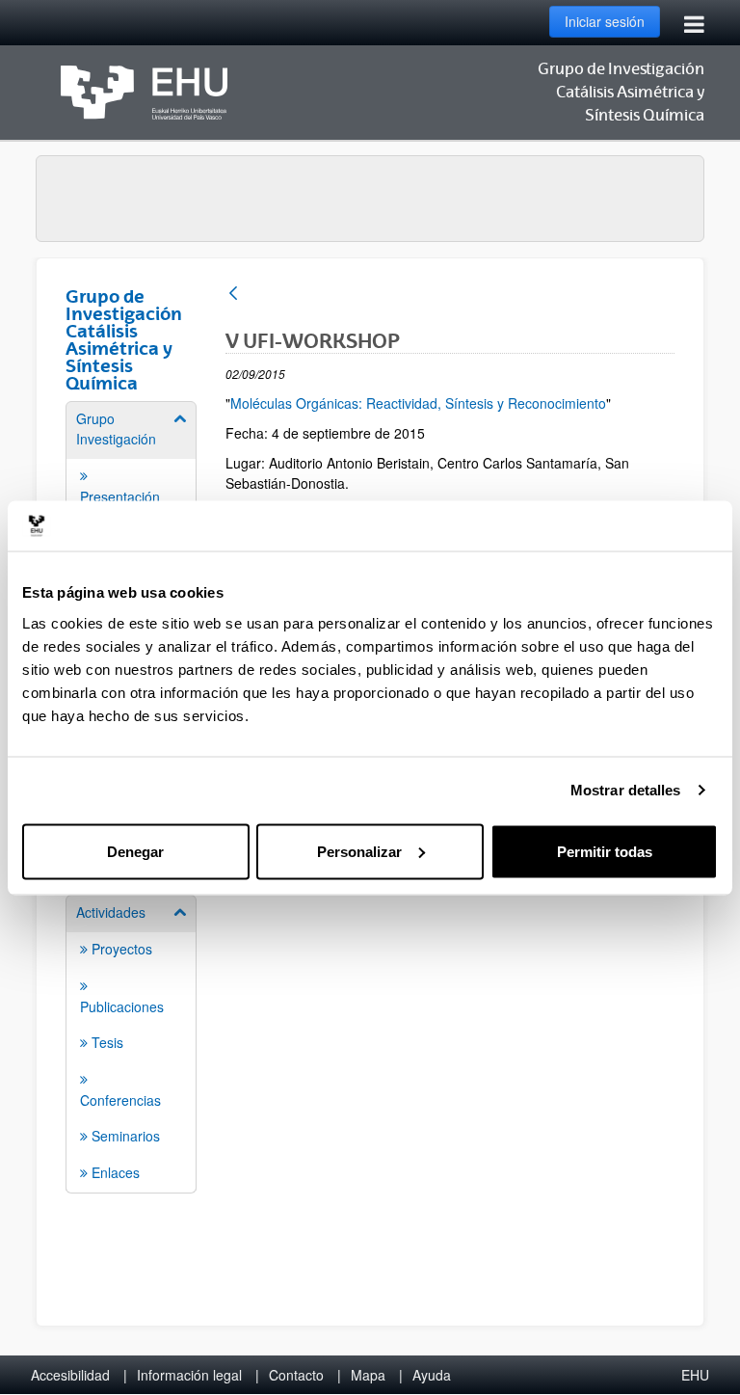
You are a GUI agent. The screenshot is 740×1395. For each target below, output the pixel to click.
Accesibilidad (70, 1374)
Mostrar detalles (625, 790)
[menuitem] (131, 1043)
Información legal (189, 1374)
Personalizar (359, 851)
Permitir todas (604, 851)
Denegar (135, 851)
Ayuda (431, 1374)
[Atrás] (233, 294)
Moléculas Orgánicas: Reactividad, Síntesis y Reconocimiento (418, 403)
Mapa (368, 1374)
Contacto (296, 1374)
